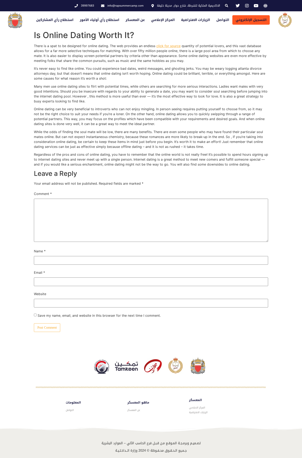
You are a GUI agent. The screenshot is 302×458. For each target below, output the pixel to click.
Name (40, 251)
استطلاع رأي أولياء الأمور (99, 20)
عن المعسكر (135, 20)
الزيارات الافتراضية (195, 20)
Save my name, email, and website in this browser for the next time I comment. (99, 315)
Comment (43, 194)
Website (40, 294)
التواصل (222, 20)
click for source (168, 46)
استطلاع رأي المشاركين (55, 20)
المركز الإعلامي (163, 20)
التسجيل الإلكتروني (251, 20)
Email (39, 272)
